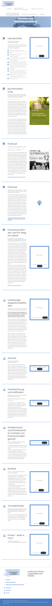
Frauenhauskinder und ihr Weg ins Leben (39, 264)
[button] (39, 412)
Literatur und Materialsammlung (12, 14)
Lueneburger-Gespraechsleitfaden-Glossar (39, 367)
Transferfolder (36, 523)
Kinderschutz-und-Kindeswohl (36, 442)
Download (39, 266)
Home (19, 24)
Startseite (9, 8)
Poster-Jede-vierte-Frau (36, 552)
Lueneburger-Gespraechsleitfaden (36, 317)
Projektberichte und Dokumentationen (29, 14)
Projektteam (42, 14)
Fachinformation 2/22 (16, 244)
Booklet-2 (36, 490)
